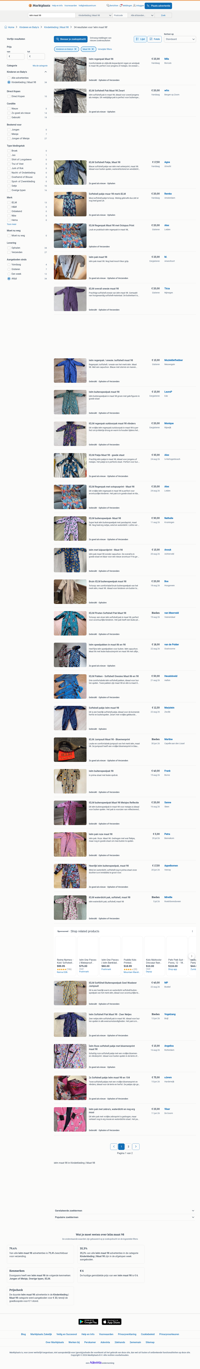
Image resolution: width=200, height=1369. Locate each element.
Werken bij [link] (74, 1342)
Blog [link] (23, 1334)
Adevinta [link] (105, 1342)
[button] (125, 5)
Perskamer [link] (90, 1342)
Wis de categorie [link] (40, 66)
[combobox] (52, 15)
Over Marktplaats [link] (55, 1342)
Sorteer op (169, 34)
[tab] (140, 39)
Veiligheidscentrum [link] (87, 5)
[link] (39, 5)
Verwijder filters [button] (105, 49)
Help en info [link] (57, 5)
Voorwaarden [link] (70, 5)
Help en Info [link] (88, 1334)
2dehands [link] (120, 1342)
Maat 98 (86, 49)
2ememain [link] (135, 1342)
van (8, 51)
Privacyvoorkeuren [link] (169, 1334)
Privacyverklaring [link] (127, 1334)
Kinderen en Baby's (64, 49)
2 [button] (128, 1146)
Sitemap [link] (150, 1342)
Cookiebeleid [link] (148, 1334)
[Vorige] (114, 1146)
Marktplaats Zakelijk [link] (41, 1334)
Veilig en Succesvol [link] (67, 1334)
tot (28, 51)
